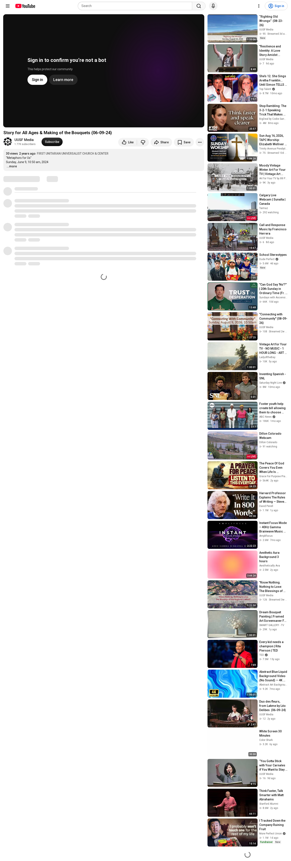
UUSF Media (24, 140)
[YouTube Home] (25, 6)
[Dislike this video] (143, 142)
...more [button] (12, 166)
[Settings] (258, 6)
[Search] (199, 6)
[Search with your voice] (213, 6)
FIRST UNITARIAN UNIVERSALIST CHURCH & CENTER (72, 153)
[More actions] (200, 142)
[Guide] (7, 6)
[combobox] (136, 6)
